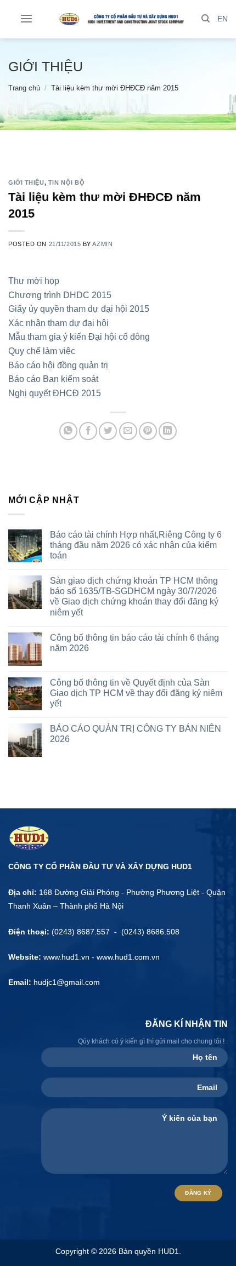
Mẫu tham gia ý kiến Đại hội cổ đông (79, 336)
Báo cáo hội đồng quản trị (58, 365)
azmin (102, 244)
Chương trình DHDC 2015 (59, 295)
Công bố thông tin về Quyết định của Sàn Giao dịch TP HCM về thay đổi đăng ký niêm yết (136, 693)
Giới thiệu (45, 66)
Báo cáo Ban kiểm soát (53, 379)
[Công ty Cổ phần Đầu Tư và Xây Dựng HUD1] (118, 19)
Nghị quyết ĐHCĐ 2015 (54, 393)
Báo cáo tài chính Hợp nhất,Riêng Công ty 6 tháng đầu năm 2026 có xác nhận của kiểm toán (136, 545)
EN (222, 19)
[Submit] (216, 67)
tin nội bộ (66, 182)
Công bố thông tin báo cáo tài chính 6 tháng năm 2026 (134, 643)
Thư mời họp (33, 281)
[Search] (205, 18)
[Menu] (26, 18)
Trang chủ (24, 88)
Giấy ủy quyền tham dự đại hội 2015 (78, 308)
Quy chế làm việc (41, 351)
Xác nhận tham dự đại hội (58, 323)
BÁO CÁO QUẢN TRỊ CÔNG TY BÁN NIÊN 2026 (135, 734)
